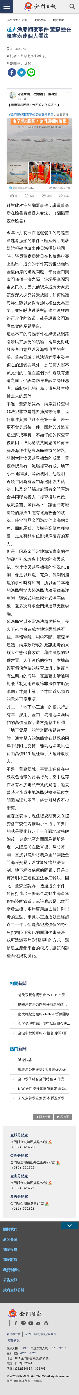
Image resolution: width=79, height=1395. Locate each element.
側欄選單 (6, 6)
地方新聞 (58, 20)
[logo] (39, 6)
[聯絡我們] (38, 1323)
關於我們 (10, 1229)
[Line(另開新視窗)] (23, 1323)
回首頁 (64, 1117)
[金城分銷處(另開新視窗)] (50, 1142)
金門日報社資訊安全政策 (40, 1334)
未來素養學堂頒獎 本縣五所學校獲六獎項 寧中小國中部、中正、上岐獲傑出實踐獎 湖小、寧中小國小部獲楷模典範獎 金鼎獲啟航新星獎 (44, 1098)
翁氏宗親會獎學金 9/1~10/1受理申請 (44, 995)
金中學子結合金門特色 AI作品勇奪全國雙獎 (44, 1079)
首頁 (25, 20)
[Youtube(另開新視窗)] (31, 1323)
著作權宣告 (14, 1334)
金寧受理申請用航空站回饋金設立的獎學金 (44, 1023)
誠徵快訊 (25, 1060)
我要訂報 (10, 1259)
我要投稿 (10, 1249)
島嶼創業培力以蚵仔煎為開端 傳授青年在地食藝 (44, 1004)
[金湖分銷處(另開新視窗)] (58, 1163)
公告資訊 (10, 1280)
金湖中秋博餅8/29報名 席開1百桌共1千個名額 (44, 1033)
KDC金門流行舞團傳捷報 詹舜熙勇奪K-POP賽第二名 (44, 1089)
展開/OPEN (69, 1225)
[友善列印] (45, 1323)
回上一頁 (44, 1117)
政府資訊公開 (13, 1290)
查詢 (72, 6)
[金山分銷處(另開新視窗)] (50, 1183)
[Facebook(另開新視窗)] (16, 1323)
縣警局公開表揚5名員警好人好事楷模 (44, 1069)
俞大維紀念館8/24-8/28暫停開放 (43, 1014)
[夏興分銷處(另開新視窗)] (47, 1204)
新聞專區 (40, 20)
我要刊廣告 (12, 1270)
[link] (12, 72)
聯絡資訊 (14, 1340)
